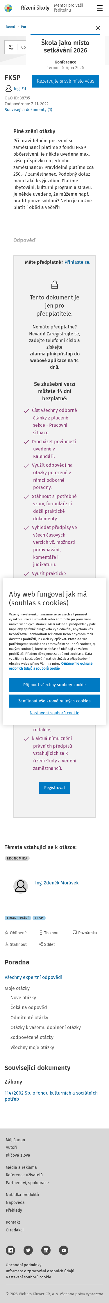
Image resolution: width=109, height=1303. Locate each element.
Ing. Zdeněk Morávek (56, 883)
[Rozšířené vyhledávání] (11, 47)
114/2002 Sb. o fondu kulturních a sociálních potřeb (51, 1096)
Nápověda (15, 1202)
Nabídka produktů (22, 1194)
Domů (10, 27)
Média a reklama (21, 1167)
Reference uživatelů (24, 1175)
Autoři (11, 1147)
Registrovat (54, 787)
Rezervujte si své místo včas (65, 81)
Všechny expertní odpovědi (33, 977)
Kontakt (13, 1222)
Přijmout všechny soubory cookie (54, 684)
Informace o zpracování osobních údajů (40, 1271)
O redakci (15, 1230)
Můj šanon (15, 1139)
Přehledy (14, 1210)
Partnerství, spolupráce (27, 1182)
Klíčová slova (18, 1155)
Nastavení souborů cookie (28, 1277)
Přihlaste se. (77, 262)
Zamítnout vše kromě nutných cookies (54, 701)
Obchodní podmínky (23, 1265)
